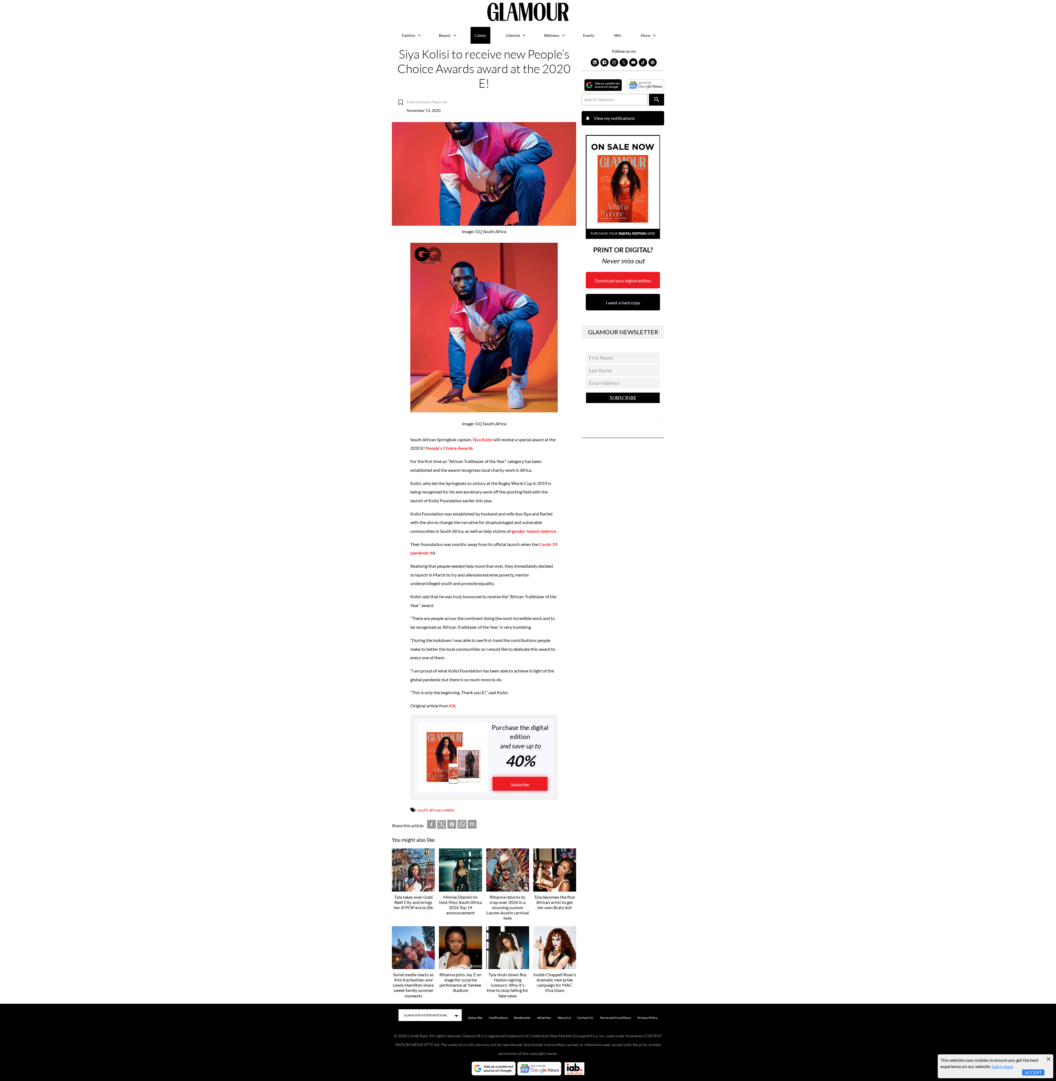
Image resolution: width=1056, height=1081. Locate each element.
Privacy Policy (647, 1018)
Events (588, 35)
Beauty (445, 35)
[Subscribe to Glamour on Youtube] (633, 62)
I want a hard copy (623, 302)
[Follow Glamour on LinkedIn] (595, 62)
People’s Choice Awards (449, 448)
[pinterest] (451, 825)
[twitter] (441, 825)
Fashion (408, 35)
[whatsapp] (462, 825)
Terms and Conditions (615, 1018)
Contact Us (585, 1018)
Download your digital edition (623, 280)
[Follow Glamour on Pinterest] (652, 62)
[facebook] (431, 825)
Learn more (1002, 1066)
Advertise (544, 1018)
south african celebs (436, 809)
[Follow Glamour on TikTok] (643, 62)
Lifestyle (513, 35)
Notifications (498, 1018)
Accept (1033, 1072)
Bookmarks (522, 1018)
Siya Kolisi (483, 439)
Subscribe (520, 784)
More (645, 35)
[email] (472, 825)
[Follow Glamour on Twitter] (624, 62)
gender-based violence (534, 531)
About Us (564, 1018)
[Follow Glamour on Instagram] (614, 62)
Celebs (480, 35)
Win (617, 35)
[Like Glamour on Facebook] (604, 62)
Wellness (551, 35)
